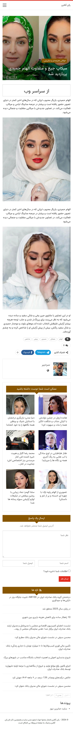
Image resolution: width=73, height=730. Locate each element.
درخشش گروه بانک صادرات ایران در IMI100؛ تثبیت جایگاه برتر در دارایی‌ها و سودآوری (39, 598)
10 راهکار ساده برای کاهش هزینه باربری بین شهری (46, 617)
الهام (60, 339)
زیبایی (36, 339)
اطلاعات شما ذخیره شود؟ (55, 571)
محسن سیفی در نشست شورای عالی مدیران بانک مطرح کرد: (42, 637)
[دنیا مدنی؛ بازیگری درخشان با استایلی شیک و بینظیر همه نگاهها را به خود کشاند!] (20, 404)
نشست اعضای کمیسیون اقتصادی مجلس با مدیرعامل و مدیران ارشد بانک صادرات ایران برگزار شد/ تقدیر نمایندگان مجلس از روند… (38, 627)
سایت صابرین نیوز (58, 709)
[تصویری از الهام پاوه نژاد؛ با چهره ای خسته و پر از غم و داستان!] (53, 479)
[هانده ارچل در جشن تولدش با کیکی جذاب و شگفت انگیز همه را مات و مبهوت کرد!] (53, 404)
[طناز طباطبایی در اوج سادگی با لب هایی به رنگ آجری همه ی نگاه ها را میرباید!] (53, 440)
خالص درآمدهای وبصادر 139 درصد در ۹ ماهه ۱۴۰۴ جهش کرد (41, 678)
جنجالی (52, 339)
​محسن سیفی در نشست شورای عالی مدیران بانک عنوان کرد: (42, 686)
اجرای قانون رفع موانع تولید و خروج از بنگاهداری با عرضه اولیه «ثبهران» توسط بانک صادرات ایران (37, 667)
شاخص (27, 339)
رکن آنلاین (65, 5)
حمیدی (44, 339)
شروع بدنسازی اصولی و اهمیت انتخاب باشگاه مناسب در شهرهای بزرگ (37, 658)
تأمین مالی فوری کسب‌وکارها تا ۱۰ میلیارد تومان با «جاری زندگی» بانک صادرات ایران (38, 647)
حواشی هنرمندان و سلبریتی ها (54, 60)
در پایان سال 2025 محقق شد (56, 609)
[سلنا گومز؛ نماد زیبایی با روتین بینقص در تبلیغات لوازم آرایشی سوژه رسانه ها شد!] (20, 479)
